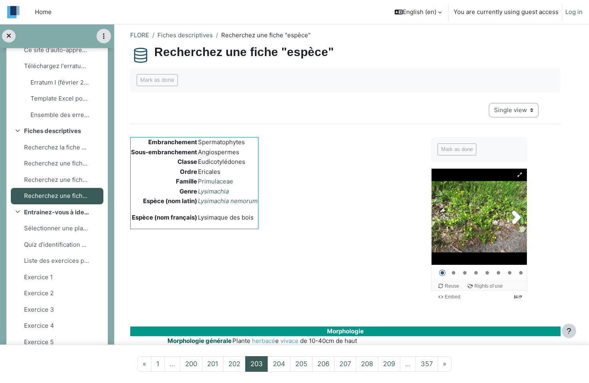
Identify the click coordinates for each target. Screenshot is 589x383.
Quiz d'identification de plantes (57, 244)
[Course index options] (104, 36)
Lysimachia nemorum (228, 201)
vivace (289, 341)
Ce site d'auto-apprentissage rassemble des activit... (57, 50)
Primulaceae (215, 181)
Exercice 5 (39, 342)
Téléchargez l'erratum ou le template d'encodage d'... (57, 66)
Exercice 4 (39, 325)
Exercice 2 (39, 293)
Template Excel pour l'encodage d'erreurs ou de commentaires (60, 98)
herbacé (263, 341)
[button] (418, 12)
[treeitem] (57, 74)
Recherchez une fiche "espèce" (57, 196)
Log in (574, 12)
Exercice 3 (39, 309)
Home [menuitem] (43, 12)
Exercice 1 (38, 277)
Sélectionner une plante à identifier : (57, 228)
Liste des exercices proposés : (57, 260)
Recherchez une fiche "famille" (57, 163)
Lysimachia (213, 191)
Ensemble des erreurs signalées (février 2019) (60, 115)
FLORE (139, 35)
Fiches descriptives (52, 131)
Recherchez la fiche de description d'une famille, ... (57, 147)
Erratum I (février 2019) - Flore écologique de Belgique (60, 82)
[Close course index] (9, 36)
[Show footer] (569, 331)
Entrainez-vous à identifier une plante (57, 212)
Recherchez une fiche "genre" (57, 179)
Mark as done (157, 80)
